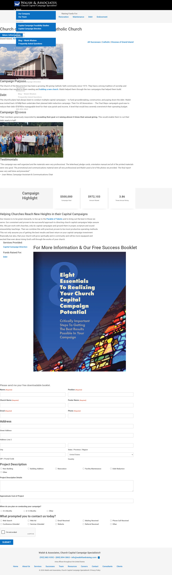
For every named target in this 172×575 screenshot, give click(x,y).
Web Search (7, 521)
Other (5, 472)
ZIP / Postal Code (7, 459)
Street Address (6, 430)
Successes (20, 33)
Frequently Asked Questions (30, 44)
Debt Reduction (118, 469)
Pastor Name (77, 400)
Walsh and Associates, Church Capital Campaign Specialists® (67, 570)
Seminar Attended (37, 524)
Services (19, 21)
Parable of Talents (54, 219)
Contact (19, 48)
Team (61, 566)
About (18, 9)
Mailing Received (91, 521)
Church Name (9, 400)
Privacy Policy (95, 570)
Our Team (22, 17)
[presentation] (18, 532)
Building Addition (37, 469)
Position (75, 390)
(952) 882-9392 (47, 557)
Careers (19, 51)
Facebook (20, 57)
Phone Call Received (121, 521)
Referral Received (92, 524)
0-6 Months (7, 511)
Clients (119, 566)
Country (71, 459)
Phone (74, 411)
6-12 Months (31, 511)
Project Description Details (11, 477)
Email (6, 411)
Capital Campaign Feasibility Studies (33, 25)
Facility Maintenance (93, 469)
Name (6, 390)
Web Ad (33, 521)
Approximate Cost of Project (12, 496)
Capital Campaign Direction (29, 29)
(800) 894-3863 (63, 557)
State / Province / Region (78, 450)
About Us (26, 566)
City (1, 450)
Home (15, 566)
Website (61, 524)
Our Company (24, 14)
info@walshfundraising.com (83, 557)
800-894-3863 (22, 54)
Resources (20, 36)
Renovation (62, 469)
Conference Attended (11, 524)
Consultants (107, 566)
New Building (8, 469)
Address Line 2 (6, 440)
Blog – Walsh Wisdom (27, 40)
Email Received (64, 521)
